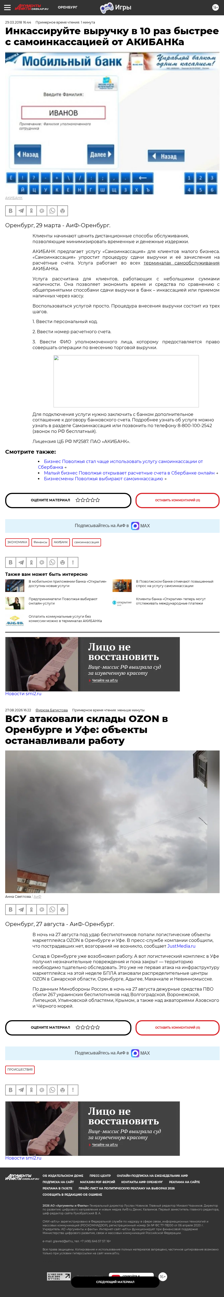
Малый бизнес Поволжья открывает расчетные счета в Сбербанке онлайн (129, 473)
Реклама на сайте (184, 1182)
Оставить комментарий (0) (177, 500)
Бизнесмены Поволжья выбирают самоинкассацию (103, 478)
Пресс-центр (100, 1176)
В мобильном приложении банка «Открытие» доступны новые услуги (68, 583)
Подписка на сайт (58, 1182)
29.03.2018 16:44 (18, 22)
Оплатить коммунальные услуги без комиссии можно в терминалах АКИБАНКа (65, 618)
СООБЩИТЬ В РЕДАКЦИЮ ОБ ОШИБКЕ (72, 1195)
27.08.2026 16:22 (18, 710)
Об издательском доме (63, 1176)
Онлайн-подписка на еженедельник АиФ (152, 1176)
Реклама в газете (57, 1188)
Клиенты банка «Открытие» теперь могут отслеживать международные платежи (171, 601)
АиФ (37, 897)
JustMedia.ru (181, 946)
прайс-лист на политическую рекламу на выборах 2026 (127, 1188)
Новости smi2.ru (23, 693)
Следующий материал (115, 1282)
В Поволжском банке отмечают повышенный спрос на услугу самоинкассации (174, 583)
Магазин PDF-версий (97, 1182)
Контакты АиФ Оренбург (142, 1182)
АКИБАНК (13, 198)
